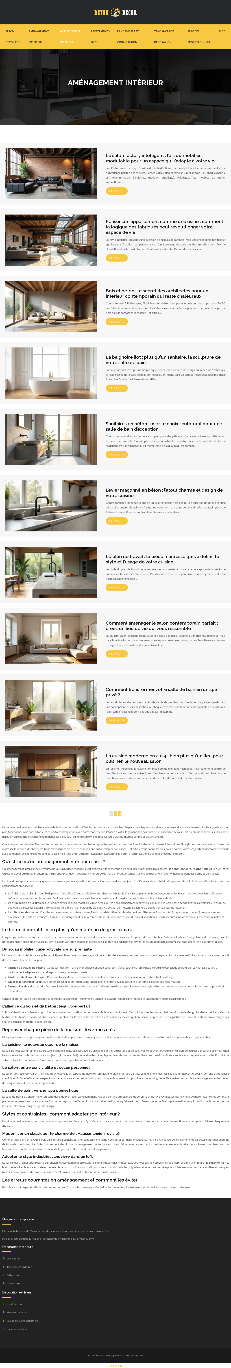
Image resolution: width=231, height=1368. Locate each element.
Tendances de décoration (164, 37)
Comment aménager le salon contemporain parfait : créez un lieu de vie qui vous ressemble (162, 625)
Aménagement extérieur (39, 37)
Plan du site (115, 1365)
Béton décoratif (12, 37)
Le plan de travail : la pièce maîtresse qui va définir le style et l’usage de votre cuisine (162, 559)
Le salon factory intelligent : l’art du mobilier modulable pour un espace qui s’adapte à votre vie (160, 158)
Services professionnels (199, 37)
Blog (222, 31)
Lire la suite (116, 191)
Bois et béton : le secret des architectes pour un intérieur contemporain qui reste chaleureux (157, 293)
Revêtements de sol (100, 37)
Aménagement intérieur (70, 37)
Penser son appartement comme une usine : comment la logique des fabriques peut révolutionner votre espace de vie (164, 227)
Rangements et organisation (128, 37)
